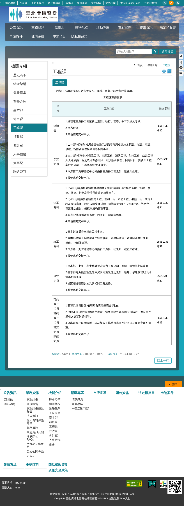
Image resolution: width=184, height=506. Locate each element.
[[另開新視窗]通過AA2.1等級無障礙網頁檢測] (134, 483)
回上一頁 (163, 360)
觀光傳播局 (54, 2)
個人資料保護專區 (35, 422)
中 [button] (171, 3)
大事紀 (18, 163)
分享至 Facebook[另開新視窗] (181, 56)
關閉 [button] (175, 384)
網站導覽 (10, 2)
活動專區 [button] (102, 27)
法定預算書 (168, 27)
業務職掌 (19, 92)
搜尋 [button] (155, 51)
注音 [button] (169, 71)
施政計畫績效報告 (35, 410)
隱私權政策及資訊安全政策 (81, 36)
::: (1, 1)
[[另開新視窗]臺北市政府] (163, 484)
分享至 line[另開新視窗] (181, 67)
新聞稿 (8, 399)
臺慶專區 (77, 404)
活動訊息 (77, 399)
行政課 (18, 136)
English (69, 2)
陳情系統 (82, 2)
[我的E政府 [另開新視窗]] (152, 484)
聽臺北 (59, 27)
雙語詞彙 (110, 2)
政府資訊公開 (35, 432)
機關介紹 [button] (81, 27)
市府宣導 (124, 27)
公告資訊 (10, 393)
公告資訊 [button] (16, 27)
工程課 (18, 128)
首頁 (139, 65)
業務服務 (32, 427)
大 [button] (177, 3)
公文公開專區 (35, 451)
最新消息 (10, 404)
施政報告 (32, 404)
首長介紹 (19, 101)
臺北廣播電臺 (33, 14)
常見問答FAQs (32, 438)
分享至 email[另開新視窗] (181, 73)
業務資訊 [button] (37, 27)
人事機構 (19, 154)
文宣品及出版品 (35, 445)
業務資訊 (32, 393)
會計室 (18, 145)
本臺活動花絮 (80, 408)
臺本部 (18, 110)
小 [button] (164, 3)
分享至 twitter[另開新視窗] (181, 62)
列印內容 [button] (164, 71)
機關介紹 (153, 65)
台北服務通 (150, 2)
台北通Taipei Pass (130, 2)
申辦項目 (59, 36)
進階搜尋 (167, 51)
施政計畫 (32, 399)
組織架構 (19, 84)
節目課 (18, 119)
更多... (30, 455)
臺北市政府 (37, 2)
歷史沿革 (19, 75)
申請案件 (16, 36)
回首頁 (23, 2)
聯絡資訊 (146, 27)
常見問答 (96, 2)
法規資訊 (32, 415)
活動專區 (77, 393)
